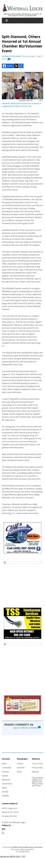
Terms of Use (37, 763)
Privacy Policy (37, 767)
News (4, 763)
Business (5, 771)
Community (6, 767)
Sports (4, 787)
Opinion (5, 775)
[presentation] (6, 85)
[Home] (22, 10)
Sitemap (35, 771)
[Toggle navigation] (6, 20)
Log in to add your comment (25, 727)
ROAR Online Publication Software (27, 847)
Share (10, 65)
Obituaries (6, 779)
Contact (20, 763)
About (19, 771)
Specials (5, 791)
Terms (38, 785)
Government (7, 783)
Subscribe (21, 767)
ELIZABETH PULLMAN (11, 56)
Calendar (5, 795)
